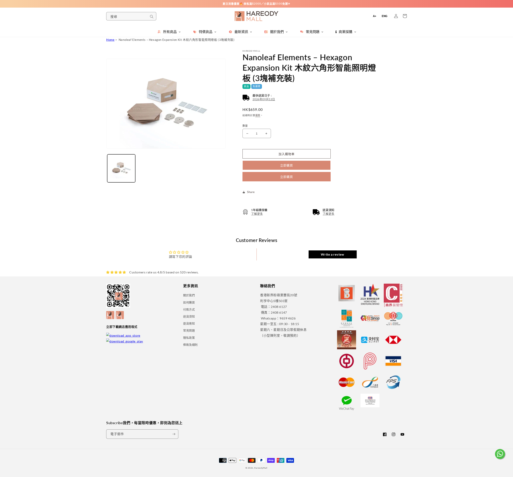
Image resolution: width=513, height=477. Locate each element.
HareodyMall (261, 468)
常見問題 (189, 330)
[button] (258, 97)
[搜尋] (151, 16)
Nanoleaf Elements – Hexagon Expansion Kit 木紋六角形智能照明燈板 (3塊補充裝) (177, 39)
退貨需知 (189, 323)
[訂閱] (173, 434)
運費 (257, 115)
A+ (374, 16)
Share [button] (251, 192)
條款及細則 (190, 344)
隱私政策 (189, 337)
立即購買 (286, 177)
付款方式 (189, 309)
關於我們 (189, 295)
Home (110, 39)
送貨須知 (189, 316)
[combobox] (131, 16)
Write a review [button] (332, 254)
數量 (245, 125)
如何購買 (189, 302)
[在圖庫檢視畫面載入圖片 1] (121, 168)
